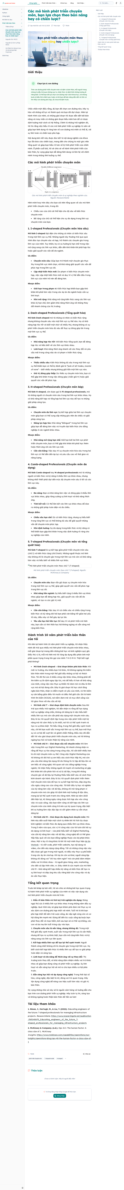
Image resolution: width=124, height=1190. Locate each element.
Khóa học (63, 3)
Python (4, 13)
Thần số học (10, 26)
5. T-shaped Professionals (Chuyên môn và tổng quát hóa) (109, 38)
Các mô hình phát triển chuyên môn (109, 16)
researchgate (69, 1016)
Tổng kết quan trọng (104, 47)
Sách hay (5, 55)
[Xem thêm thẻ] (65, 1058)
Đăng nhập (61, 1096)
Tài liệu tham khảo (104, 49)
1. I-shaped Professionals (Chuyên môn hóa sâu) (107, 20)
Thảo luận (56, 26)
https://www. (57, 1016)
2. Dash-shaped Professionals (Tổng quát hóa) (109, 25)
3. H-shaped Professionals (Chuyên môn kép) (107, 29)
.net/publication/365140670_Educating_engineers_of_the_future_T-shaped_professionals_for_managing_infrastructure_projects (59, 1019)
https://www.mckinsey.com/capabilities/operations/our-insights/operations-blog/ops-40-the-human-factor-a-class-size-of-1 (59, 1038)
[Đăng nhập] (120, 3)
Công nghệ (33, 3)
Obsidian (5, 9)
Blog (72, 3)
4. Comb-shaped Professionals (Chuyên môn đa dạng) (109, 34)
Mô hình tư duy (7, 20)
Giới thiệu (80, 3)
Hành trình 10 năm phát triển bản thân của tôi (108, 43)
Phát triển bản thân (48, 3)
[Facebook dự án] (116, 3)
